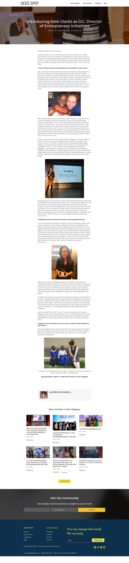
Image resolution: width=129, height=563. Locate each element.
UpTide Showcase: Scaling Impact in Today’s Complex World (90, 462)
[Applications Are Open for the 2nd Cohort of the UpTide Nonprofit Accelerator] (38, 420)
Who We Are (28, 562)
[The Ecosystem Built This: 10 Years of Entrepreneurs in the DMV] (64, 422)
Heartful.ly (41, 149)
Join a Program (75, 3)
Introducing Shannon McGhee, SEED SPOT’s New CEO (64, 494)
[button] (64, 509)
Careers (49, 562)
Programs (50, 559)
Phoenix (85, 377)
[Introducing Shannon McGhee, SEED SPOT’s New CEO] (64, 484)
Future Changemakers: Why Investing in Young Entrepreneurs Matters (37, 462)
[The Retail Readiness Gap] (91, 420)
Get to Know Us (87, 3)
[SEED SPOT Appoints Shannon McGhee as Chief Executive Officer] (91, 484)
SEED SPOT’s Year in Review (37, 492)
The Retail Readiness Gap (90, 429)
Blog (105, 3)
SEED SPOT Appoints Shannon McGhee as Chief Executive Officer (90, 494)
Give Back (98, 3)
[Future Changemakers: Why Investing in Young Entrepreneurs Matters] (38, 452)
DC (79, 377)
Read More (29, 440)
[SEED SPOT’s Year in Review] (38, 484)
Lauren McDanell (64, 30)
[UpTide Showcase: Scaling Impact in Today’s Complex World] (91, 452)
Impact (26, 559)
